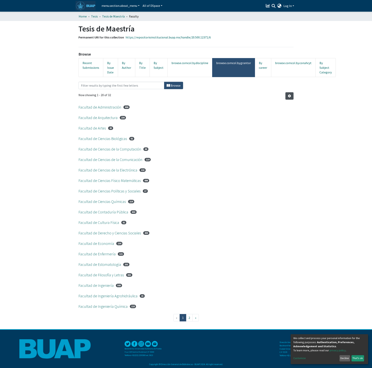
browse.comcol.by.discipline (189, 63)
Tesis (94, 16)
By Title (142, 65)
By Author (126, 65)
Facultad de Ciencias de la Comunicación (110, 159)
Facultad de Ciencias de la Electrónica (107, 170)
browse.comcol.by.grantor (233, 63)
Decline (344, 358)
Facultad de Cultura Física (98, 222)
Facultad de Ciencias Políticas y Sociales (109, 191)
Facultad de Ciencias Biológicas (102, 138)
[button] (279, 5)
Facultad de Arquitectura (98, 117)
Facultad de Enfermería (97, 253)
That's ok (357, 358)
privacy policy (338, 350)
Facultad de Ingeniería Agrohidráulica (108, 295)
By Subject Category (325, 67)
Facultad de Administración (99, 107)
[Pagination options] (289, 96)
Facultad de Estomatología (99, 264)
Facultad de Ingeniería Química (103, 306)
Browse (175, 85)
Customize (299, 358)
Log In (287, 6)
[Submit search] (273, 6)
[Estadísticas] (268, 5)
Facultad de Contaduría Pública (103, 212)
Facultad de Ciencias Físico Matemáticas (109, 180)
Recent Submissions (91, 65)
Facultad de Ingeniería (96, 285)
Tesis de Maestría (113, 16)
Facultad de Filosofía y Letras (101, 274)
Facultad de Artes (92, 128)
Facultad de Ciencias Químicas (102, 201)
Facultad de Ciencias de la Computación (109, 149)
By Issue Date (110, 67)
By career (263, 65)
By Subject (159, 65)
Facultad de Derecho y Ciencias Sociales (109, 233)
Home (83, 16)
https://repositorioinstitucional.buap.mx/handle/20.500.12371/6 (168, 37)
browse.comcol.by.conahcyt (293, 63)
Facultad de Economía (96, 243)
